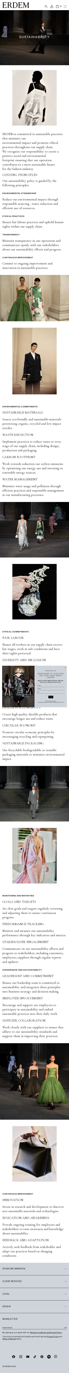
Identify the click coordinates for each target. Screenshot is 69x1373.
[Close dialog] (65, 667)
